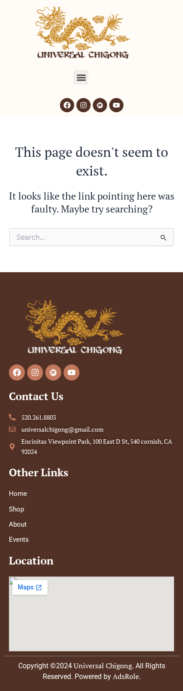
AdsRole (126, 676)
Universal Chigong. (104, 666)
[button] (81, 77)
